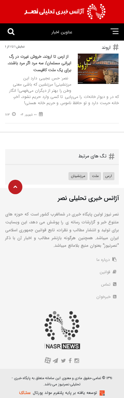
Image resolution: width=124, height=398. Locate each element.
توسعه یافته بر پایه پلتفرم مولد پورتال (65, 392)
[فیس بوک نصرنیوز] (70, 361)
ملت (95, 176)
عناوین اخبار (62, 32)
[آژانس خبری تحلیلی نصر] (64, 11)
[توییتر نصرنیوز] (63, 361)
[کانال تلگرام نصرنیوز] (55, 361)
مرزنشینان (78, 176)
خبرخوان (104, 297)
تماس (106, 284)
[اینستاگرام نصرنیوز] (76, 361)
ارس (108, 176)
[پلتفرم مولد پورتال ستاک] (101, 393)
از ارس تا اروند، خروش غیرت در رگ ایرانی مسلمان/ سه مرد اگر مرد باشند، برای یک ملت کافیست (39, 63)
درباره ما (103, 259)
